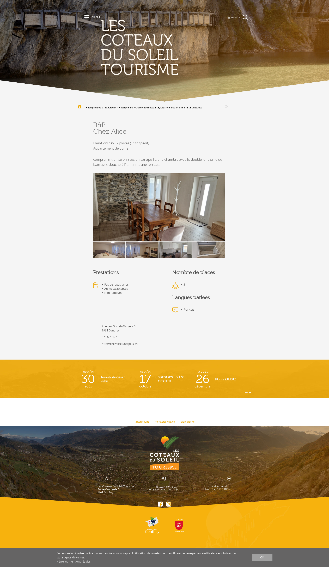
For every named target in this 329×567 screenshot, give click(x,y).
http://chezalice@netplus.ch (120, 344)
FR (229, 17)
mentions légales (165, 421)
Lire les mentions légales (75, 561)
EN (236, 17)
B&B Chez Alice (194, 107)
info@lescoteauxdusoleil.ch (164, 489)
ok (262, 557)
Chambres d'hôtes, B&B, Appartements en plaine (160, 107)
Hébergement (126, 107)
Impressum (142, 421)
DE (232, 17)
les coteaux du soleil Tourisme (140, 48)
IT (239, 17)
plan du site (187, 421)
